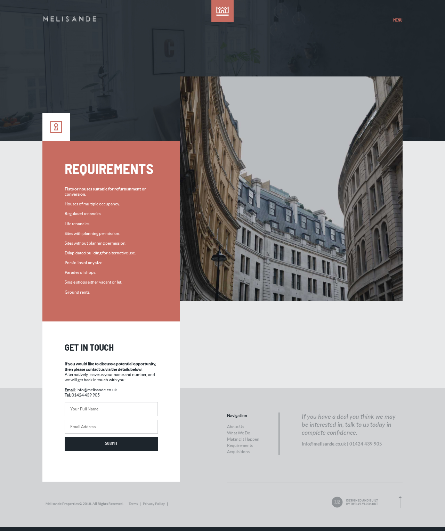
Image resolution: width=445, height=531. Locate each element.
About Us (235, 426)
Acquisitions (238, 451)
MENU (398, 20)
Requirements (240, 445)
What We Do (238, 433)
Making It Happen (243, 439)
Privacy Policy (154, 504)
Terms (133, 504)
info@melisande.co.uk (96, 389)
